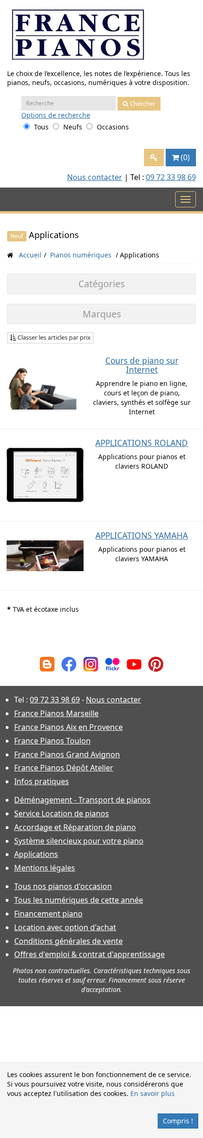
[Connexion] (154, 157)
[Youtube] (134, 663)
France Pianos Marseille (56, 713)
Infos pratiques (41, 781)
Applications (36, 854)
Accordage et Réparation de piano (75, 827)
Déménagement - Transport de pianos (82, 800)
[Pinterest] (155, 663)
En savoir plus (152, 1093)
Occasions (113, 126)
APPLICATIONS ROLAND (141, 442)
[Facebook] (68, 663)
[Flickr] (112, 663)
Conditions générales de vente (68, 941)
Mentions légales (44, 868)
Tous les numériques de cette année (78, 900)
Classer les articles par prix (53, 337)
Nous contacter (94, 177)
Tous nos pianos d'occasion (63, 886)
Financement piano (48, 913)
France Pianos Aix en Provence (68, 727)
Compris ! (178, 1120)
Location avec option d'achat (65, 927)
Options (55, 115)
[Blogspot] (47, 663)
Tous (41, 126)
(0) (185, 157)
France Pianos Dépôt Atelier (63, 767)
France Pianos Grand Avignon (67, 754)
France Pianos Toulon (52, 741)
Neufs (72, 126)
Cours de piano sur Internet (141, 365)
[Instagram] (90, 663)
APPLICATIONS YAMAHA (141, 535)
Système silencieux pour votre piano (79, 841)
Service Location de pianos (61, 813)
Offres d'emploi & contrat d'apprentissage (89, 954)
